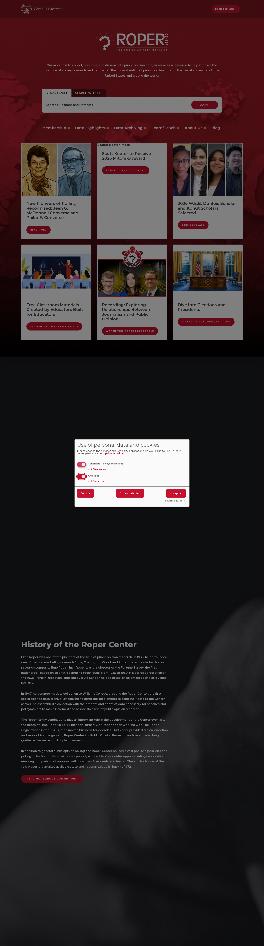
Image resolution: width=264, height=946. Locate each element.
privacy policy (114, 453)
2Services (97, 469)
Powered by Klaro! (175, 501)
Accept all (176, 493)
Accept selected (130, 493)
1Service (96, 481)
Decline (85, 493)
